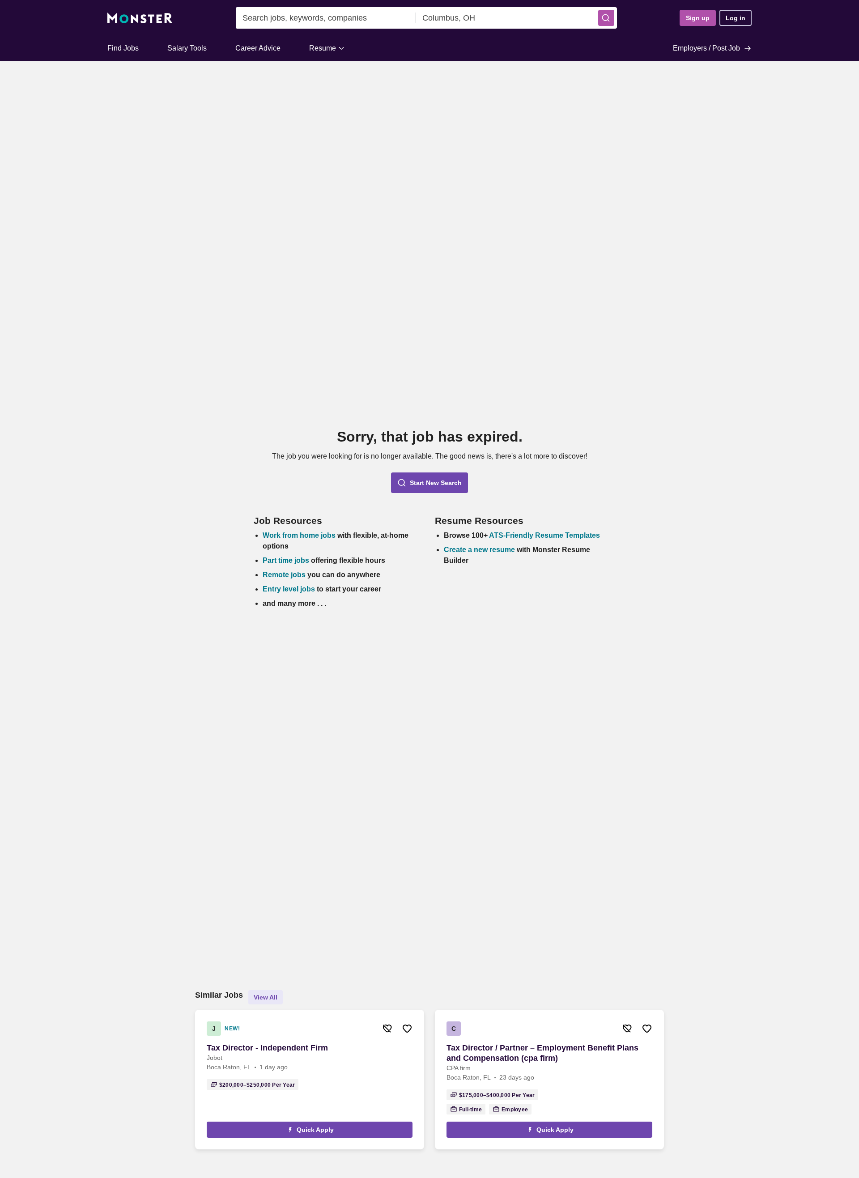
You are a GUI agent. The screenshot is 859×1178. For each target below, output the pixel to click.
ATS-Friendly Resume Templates (544, 535)
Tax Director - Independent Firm (267, 1047)
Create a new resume (480, 549)
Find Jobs (123, 48)
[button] (606, 18)
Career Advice (258, 48)
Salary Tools (187, 48)
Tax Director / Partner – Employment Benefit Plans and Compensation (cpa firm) (542, 1053)
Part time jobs (286, 560)
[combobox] (326, 18)
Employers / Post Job (706, 48)
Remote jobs (284, 574)
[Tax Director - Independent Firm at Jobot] (309, 1079)
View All (265, 997)
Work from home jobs (299, 535)
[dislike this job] (387, 1028)
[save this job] (407, 1028)
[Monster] (140, 18)
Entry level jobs (289, 589)
